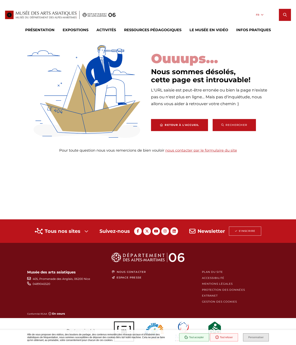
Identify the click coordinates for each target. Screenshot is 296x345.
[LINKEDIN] (174, 231)
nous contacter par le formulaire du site (201, 150)
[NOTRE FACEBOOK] (138, 231)
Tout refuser (226, 337)
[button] (285, 15)
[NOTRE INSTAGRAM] (165, 231)
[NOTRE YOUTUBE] (156, 231)
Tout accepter (196, 337)
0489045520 (41, 284)
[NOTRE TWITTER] (147, 231)
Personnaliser (256, 337)
